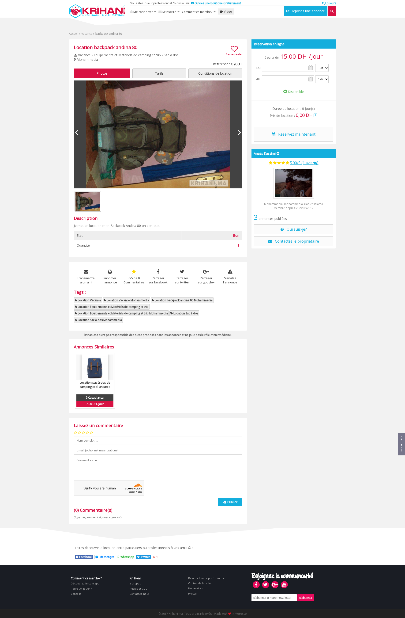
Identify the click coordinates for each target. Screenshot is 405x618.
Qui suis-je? (295, 229)
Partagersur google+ (206, 280)
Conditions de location (215, 73)
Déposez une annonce (307, 11)
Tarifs (159, 73)
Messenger (107, 557)
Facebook (85, 557)
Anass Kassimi (265, 153)
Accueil (73, 34)
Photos (102, 73)
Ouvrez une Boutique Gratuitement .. (218, 3)
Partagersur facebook (158, 280)
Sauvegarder (234, 54)
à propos (135, 583)
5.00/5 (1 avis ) (304, 162)
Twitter (145, 557)
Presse (192, 593)
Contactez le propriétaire (295, 241)
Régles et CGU (138, 588)
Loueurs (330, 3)
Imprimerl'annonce (110, 280)
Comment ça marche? (197, 12)
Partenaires (195, 588)
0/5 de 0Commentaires (134, 280)
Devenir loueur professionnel (206, 578)
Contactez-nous (139, 593)
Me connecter (143, 12)
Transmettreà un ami (86, 280)
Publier (231, 502)
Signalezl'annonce (230, 280)
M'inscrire (169, 12)
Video (227, 11)
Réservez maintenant (295, 134)
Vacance (86, 34)
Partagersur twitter (182, 280)
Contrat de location (200, 583)
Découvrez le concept (85, 583)
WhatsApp (127, 557)
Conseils (76, 593)
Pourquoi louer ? (81, 588)
